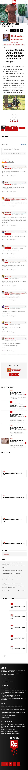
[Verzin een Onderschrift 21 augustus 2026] (5, 404)
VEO (3, 21)
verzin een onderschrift (12, 129)
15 (25, 429)
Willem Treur (8, 246)
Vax (6, 260)
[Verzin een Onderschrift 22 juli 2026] (5, 627)
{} (18, 153)
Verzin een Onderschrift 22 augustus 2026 (16, 393)
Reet (6, 182)
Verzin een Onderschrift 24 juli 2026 (18, 606)
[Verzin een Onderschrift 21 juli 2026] (5, 637)
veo (6, 129)
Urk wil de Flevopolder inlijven (8, 681)
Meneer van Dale (13, 394)
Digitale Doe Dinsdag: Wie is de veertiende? (10, 733)
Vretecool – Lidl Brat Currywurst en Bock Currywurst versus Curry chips (11, 696)
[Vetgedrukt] (3, 153)
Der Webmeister (9, 231)
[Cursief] (4, 153)
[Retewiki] (18, 764)
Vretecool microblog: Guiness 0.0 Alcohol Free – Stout (13, 690)
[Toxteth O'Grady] (9, 370)
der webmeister (9, 127)
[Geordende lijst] (10, 153)
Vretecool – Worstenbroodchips (9, 688)
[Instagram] (12, 374)
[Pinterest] (18, 30)
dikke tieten (15, 127)
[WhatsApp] (21, 30)
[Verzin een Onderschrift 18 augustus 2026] (5, 441)
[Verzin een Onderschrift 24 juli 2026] (5, 606)
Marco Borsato (22, 127)
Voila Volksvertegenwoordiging (8, 715)
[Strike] (8, 153)
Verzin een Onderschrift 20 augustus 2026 (16, 414)
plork (3, 129)
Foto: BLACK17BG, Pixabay (12, 126)
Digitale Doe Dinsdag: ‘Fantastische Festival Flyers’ (12, 724)
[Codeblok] (15, 153)
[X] (14, 30)
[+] (20, 153)
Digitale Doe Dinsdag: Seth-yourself (9, 731)
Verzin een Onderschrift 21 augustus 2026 (16, 404)
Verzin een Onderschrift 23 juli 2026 (18, 617)
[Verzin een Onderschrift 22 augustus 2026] (5, 393)
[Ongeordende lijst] (11, 153)
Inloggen (24, 144)
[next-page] (5, 656)
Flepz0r (7, 166)
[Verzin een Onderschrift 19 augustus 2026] (5, 428)
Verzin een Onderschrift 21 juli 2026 (17, 638)
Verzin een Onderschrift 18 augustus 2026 (16, 441)
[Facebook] (11, 30)
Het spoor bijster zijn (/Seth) (8, 676)
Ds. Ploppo (8, 212)
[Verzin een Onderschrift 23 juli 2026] (5, 616)
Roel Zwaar (8, 276)
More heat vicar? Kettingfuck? (8, 729)
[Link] (16, 153)
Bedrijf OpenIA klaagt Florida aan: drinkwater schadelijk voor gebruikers (11, 674)
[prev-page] (3, 656)
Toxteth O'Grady (9, 198)
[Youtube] (18, 374)
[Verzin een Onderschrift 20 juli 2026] (5, 648)
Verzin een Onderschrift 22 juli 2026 (18, 628)
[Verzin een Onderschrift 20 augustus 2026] (5, 414)
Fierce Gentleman (9, 338)
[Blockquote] (13, 153)
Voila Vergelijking (5, 717)
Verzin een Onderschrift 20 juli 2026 (18, 649)
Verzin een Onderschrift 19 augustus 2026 (16, 427)
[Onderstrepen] (6, 153)
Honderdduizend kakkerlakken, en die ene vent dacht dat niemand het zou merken (13, 671)
